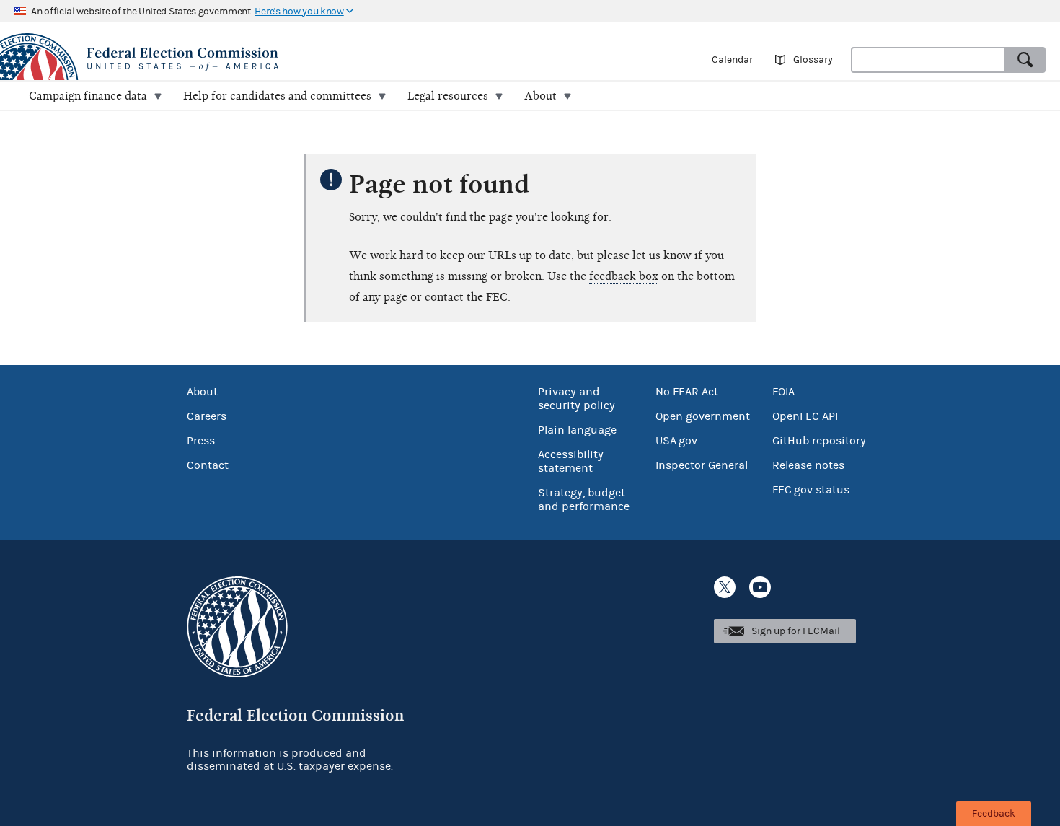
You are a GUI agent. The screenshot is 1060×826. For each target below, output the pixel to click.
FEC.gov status (810, 489)
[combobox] (928, 60)
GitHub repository (819, 440)
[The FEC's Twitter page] (725, 587)
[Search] (1025, 60)
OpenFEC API (805, 416)
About (202, 391)
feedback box (623, 276)
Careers (206, 416)
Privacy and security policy (576, 398)
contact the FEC (466, 297)
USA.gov (676, 440)
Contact (208, 465)
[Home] (265, 59)
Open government (702, 416)
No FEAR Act (686, 391)
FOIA (783, 391)
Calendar (732, 60)
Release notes (808, 465)
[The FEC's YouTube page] (760, 587)
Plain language (577, 429)
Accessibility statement (571, 461)
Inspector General (701, 465)
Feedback (993, 814)
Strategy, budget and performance (584, 499)
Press (201, 440)
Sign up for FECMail (795, 631)
